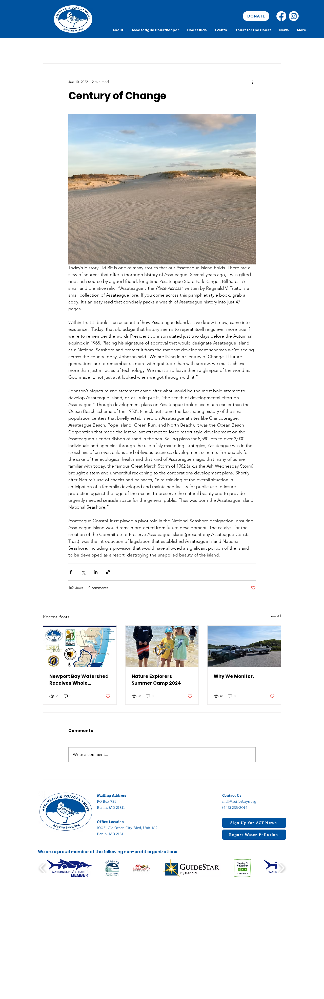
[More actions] (253, 82)
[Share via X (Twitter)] (83, 572)
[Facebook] (281, 16)
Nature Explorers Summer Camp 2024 (156, 679)
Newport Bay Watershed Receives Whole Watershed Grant (79, 679)
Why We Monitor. (234, 676)
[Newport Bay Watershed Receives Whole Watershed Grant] (79, 646)
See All (275, 616)
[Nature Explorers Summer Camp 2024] (162, 646)
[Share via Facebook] (70, 572)
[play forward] (281, 868)
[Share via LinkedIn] (95, 572)
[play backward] (42, 868)
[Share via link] (108, 572)
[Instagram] (294, 16)
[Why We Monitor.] (244, 646)
